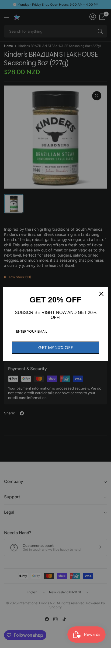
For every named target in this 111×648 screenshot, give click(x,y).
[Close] (101, 293)
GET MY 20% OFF (55, 348)
